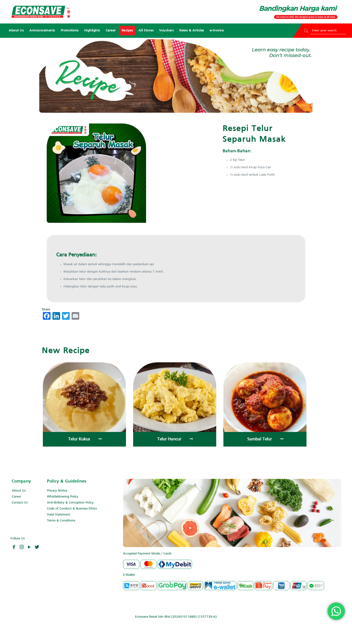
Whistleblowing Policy (62, 496)
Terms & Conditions (61, 520)
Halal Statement (58, 514)
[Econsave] (40, 11)
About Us (19, 490)
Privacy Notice (57, 490)
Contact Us (20, 502)
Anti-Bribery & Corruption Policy (70, 502)
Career (16, 496)
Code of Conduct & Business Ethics (72, 508)
